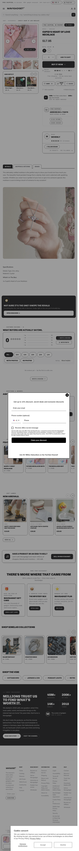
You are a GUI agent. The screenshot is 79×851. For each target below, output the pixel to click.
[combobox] (16, 420)
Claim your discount (39, 440)
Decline (63, 845)
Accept (43, 845)
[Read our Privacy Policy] (65, 431)
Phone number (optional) (20, 415)
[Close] (67, 395)
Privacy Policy (35, 838)
